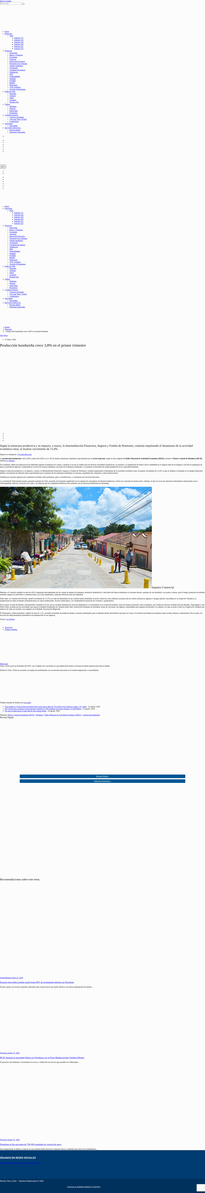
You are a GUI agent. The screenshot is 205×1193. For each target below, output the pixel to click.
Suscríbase (9, 124)
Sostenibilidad (14, 76)
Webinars (12, 106)
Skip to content (5, 1)
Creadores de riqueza (17, 70)
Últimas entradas (11, 630)
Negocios (8, 51)
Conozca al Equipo (16, 117)
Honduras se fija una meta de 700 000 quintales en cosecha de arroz (30, 1144)
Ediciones (8, 34)
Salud (11, 98)
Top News (4, 335)
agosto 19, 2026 (13, 1053)
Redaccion (4, 664)
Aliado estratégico (16, 66)
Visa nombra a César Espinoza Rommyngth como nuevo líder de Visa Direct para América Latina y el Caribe (45, 707)
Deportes (12, 94)
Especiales (13, 53)
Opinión (12, 79)
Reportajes (13, 113)
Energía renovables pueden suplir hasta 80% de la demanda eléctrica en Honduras (37, 982)
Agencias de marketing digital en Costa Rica (83, 1187)
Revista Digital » (102, 776)
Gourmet (12, 100)
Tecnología (13, 68)
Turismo (12, 96)
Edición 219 (18, 42)
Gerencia (12, 59)
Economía (13, 57)
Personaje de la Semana (18, 64)
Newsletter (13, 126)
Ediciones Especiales (17, 132)
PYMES (12, 81)
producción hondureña (91, 715)
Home (7, 327)
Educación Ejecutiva (17, 61)
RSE (11, 74)
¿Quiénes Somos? (11, 115)
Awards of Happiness (17, 89)
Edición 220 (18, 44)
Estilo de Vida (10, 91)
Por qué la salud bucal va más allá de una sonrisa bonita (25, 711)
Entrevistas (13, 111)
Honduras (39, 715)
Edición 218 (18, 40)
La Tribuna (10, 461)
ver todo (27, 703)
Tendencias (13, 72)
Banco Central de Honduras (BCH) (21, 715)
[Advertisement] (18, 830)
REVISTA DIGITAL (13, 128)
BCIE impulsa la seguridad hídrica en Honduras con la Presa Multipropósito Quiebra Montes (42, 1057)
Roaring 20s (14, 102)
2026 (11, 36)
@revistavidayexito (24, 454)
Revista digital (14, 130)
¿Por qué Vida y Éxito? (18, 119)
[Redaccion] (15, 662)
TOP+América (15, 87)
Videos (7, 104)
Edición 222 (18, 49)
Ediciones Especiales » (102, 781)
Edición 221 (18, 46)
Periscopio (13, 85)
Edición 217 (18, 38)
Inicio (7, 31)
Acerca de (8, 627)
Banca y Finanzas (16, 55)
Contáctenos (14, 121)
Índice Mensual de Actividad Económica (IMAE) (63, 715)
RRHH (12, 83)
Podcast (12, 109)
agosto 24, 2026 (17, 978)
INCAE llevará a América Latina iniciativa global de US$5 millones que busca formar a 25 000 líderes (43, 709)
